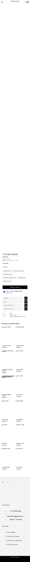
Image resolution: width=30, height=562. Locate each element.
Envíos (5, 301)
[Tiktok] (13, 560)
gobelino (12, 316)
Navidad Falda (5, 467)
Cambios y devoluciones (9, 305)
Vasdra (15, 315)
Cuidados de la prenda (8, 308)
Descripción (6, 298)
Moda (15, 316)
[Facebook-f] (16, 560)
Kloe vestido (19, 369)
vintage (23, 316)
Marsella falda (20, 345)
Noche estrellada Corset (6, 395)
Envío (4, 260)
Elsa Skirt (4, 443)
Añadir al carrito (15, 287)
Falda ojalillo (19, 419)
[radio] (7, 271)
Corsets (11, 315)
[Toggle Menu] (2, 2)
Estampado (5, 267)
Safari (20, 316)
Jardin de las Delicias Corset (7, 370)
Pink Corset (19, 394)
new (17, 316)
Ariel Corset (5, 419)
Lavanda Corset (6, 345)
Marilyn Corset (20, 443)
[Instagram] (10, 560)
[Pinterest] (19, 560)
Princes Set (19, 467)
